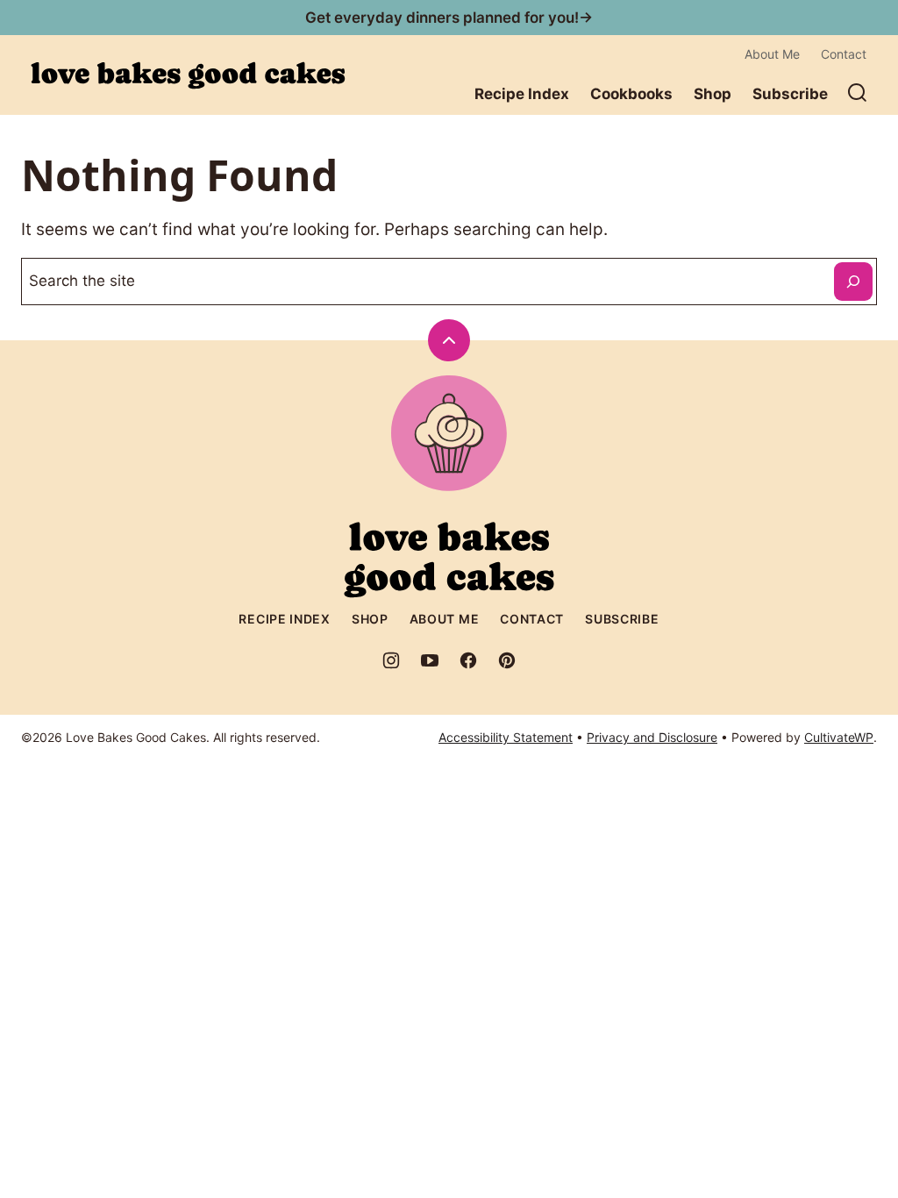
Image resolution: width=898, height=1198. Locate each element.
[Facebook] (468, 660)
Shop (712, 94)
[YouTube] (429, 660)
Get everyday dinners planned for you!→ (449, 17)
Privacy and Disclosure (652, 737)
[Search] (857, 93)
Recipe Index (521, 94)
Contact (843, 53)
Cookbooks (631, 94)
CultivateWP (838, 737)
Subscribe (790, 94)
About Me (772, 53)
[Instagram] (391, 660)
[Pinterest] (507, 660)
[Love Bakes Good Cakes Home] (187, 75)
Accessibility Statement (505, 737)
